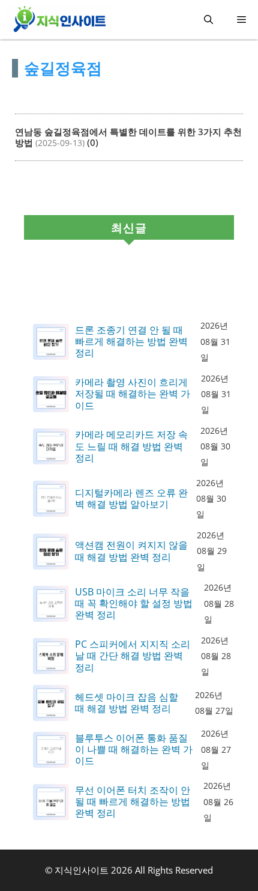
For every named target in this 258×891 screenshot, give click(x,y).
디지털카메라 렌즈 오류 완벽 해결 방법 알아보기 (131, 498)
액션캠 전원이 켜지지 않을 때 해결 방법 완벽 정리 (131, 551)
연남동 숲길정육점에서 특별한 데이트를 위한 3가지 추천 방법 (128, 137)
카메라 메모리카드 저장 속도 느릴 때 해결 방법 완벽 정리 (131, 446)
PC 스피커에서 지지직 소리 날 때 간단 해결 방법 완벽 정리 (132, 656)
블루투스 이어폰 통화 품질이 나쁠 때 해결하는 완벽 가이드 (134, 749)
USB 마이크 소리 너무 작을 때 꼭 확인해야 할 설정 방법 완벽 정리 (134, 603)
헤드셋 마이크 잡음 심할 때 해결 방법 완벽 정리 (126, 703)
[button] (208, 19)
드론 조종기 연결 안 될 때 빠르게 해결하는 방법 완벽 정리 (131, 341)
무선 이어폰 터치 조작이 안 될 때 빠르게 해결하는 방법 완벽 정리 (132, 802)
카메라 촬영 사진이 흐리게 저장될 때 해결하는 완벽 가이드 (132, 394)
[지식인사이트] (59, 19)
